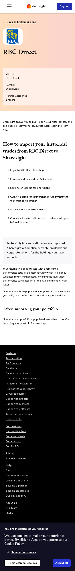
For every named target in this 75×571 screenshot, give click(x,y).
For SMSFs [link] (12, 446)
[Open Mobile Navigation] (9, 6)
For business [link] (13, 426)
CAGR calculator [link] (16, 394)
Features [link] (11, 353)
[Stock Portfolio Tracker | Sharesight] (36, 6)
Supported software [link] (18, 409)
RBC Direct (12, 78)
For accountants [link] (15, 436)
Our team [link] (11, 508)
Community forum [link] (17, 475)
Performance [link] (13, 363)
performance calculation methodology (24, 272)
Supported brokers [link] (17, 399)
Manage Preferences (23, 552)
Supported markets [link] (17, 404)
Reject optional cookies (22, 563)
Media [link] (9, 513)
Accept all (61, 563)
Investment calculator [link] (19, 383)
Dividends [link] (12, 368)
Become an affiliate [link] (17, 490)
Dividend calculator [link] (17, 373)
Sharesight (9, 122)
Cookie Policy (13, 544)
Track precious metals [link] (19, 414)
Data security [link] (14, 419)
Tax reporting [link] (14, 358)
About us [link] (11, 503)
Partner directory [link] (16, 431)
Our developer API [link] (17, 496)
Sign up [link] (65, 6)
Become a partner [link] (16, 485)
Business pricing (16, 458)
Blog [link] (8, 470)
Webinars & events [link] (17, 480)
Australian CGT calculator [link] (21, 378)
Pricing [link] (10, 453)
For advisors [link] (13, 441)
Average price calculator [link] (20, 388)
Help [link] (8, 465)
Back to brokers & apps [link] (21, 22)
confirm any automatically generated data (43, 295)
